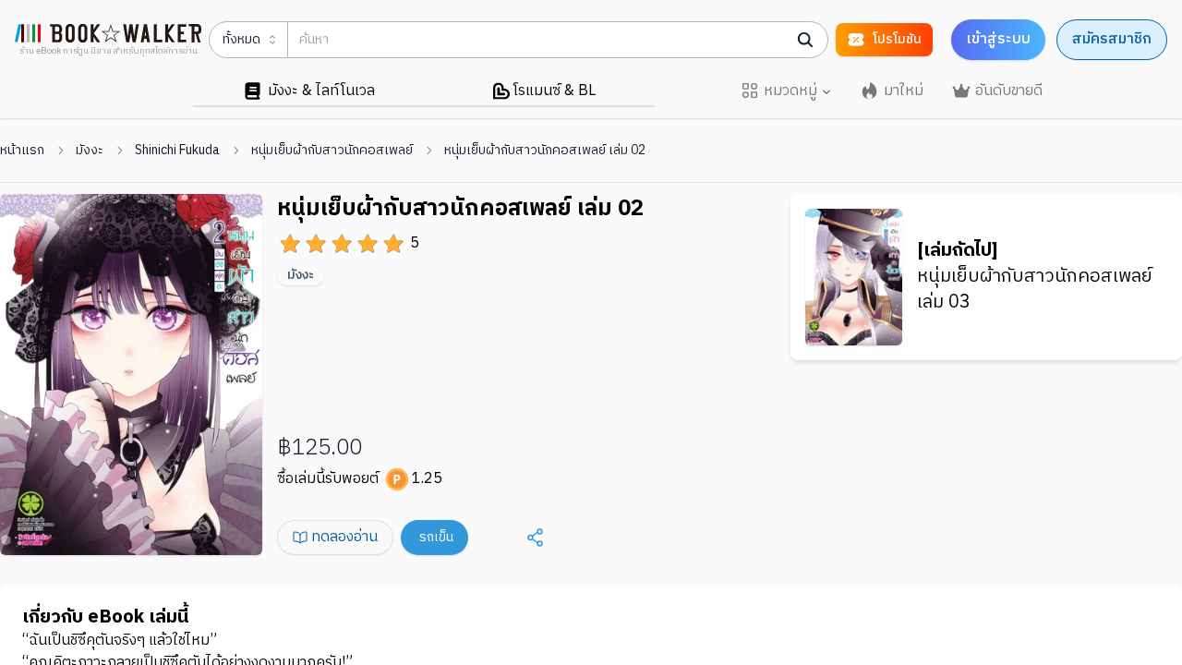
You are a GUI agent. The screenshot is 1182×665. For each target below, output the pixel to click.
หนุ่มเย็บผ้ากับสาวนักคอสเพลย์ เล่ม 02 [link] (544, 150)
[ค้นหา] (805, 40)
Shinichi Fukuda (177, 150)
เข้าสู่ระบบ (998, 39)
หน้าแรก (22, 150)
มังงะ (89, 150)
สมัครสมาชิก (1112, 39)
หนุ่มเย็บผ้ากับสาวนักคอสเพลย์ (332, 150)
